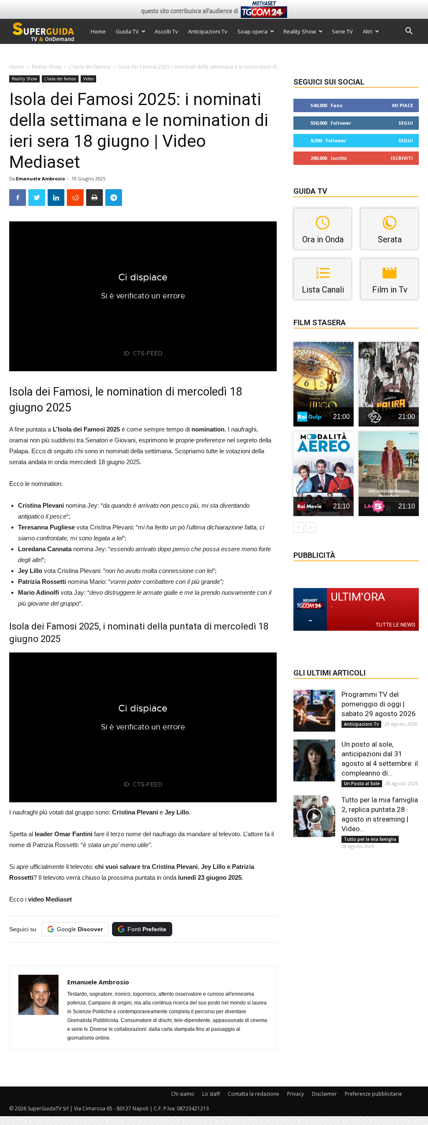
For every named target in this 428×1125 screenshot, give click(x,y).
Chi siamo (182, 1093)
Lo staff (211, 1093)
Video (88, 79)
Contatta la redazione (253, 1093)
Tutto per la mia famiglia (370, 839)
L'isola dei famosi (89, 66)
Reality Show (299, 31)
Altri (367, 31)
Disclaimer (324, 1093)
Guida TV (127, 31)
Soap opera (252, 31)
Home (98, 31)
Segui (405, 123)
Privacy (295, 1093)
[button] (409, 32)
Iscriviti (402, 158)
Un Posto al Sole (362, 783)
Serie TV (342, 31)
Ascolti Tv (166, 31)
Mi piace (402, 105)
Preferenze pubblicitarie (373, 1093)
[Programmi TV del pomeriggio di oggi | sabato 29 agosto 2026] (314, 711)
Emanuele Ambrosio (40, 178)
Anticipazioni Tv (207, 31)
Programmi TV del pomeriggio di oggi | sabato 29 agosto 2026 (378, 704)
